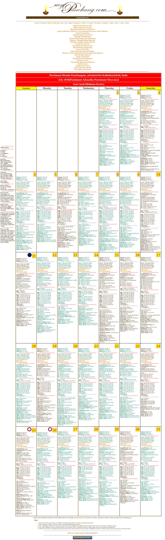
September (77, 23)
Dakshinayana (105, 106)
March (49, 23)
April (54, 23)
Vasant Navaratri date (82, 33)
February (44, 23)
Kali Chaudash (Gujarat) (82, 55)
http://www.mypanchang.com (77, 533)
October (83, 23)
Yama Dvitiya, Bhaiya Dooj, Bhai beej (82, 62)
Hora (116, 23)
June (62, 23)
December (98, 23)
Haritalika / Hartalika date (82, 37)
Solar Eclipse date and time (82, 69)
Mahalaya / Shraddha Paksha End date (82, 42)
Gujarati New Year (82, 60)
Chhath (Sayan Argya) (82, 66)
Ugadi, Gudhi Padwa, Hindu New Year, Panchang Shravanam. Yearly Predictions (82, 31)
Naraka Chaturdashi (82, 57)
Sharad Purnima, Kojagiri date (82, 47)
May (58, 23)
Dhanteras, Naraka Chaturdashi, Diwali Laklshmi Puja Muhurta (82, 53)
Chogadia (105, 23)
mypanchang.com (82, 17)
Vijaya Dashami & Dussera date (82, 46)
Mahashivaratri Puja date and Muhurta (82, 29)
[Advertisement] (33, 8)
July (66, 23)
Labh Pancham (82, 64)
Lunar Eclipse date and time (82, 67)
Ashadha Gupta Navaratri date (82, 35)
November (90, 23)
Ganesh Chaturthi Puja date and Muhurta (82, 38)
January (37, 23)
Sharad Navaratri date (82, 44)
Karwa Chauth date (82, 49)
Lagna (111, 23)
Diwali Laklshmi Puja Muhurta (82, 58)
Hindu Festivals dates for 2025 (82, 26)
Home (127, 23)
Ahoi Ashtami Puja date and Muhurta (82, 51)
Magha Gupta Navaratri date (82, 27)
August (70, 23)
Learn (122, 23)
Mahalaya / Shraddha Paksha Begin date (82, 40)
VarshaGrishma (105, 108)
